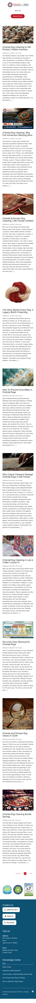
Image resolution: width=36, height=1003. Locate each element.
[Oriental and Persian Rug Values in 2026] (18, 714)
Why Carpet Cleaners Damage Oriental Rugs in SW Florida (18, 475)
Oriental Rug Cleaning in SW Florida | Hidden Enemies (17, 48)
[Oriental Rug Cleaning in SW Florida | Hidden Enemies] (18, 34)
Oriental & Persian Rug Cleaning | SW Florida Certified (18, 219)
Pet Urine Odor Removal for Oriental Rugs (16, 643)
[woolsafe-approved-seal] (28, 884)
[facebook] (32, 991)
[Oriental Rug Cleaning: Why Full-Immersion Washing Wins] (18, 118)
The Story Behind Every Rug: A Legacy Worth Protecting (18, 310)
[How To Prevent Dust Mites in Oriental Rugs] (18, 377)
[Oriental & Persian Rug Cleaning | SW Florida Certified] (18, 204)
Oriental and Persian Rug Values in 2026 (15, 734)
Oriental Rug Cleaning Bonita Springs (17, 815)
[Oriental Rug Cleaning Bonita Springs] (18, 800)
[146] (18, 3)
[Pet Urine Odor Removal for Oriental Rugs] (18, 629)
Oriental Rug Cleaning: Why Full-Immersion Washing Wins (17, 133)
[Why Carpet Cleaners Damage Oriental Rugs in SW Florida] (18, 462)
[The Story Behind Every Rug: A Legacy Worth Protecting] (18, 292)
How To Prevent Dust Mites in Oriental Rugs (17, 390)
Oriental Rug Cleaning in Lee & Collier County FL (18, 561)
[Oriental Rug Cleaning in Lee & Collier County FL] (18, 545)
